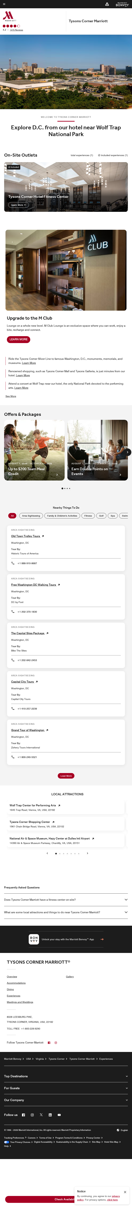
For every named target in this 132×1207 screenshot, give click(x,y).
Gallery (70, 976)
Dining (10, 989)
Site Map (96, 1142)
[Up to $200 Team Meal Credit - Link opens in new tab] (34, 450)
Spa (113, 515)
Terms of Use (45, 1138)
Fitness (88, 515)
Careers (31, 1138)
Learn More (17, 205)
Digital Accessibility (43, 1142)
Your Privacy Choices (19, 1142)
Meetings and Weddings (20, 1002)
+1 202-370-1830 (27, 611)
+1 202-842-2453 (27, 660)
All (12, 515)
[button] (107, 4)
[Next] (127, 452)
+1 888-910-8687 (27, 563)
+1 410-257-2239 (27, 708)
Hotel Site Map (111, 1142)
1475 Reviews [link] (16, 30)
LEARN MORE (19, 339)
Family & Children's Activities (62, 515)
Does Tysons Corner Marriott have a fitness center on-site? (40, 899)
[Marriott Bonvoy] (120, 4)
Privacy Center (93, 1138)
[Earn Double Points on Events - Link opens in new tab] (97, 450)
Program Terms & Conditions (68, 1138)
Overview (12, 976)
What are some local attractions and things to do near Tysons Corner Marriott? (52, 912)
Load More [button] (66, 775)
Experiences (13, 995)
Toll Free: (23, 1028)
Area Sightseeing (31, 515)
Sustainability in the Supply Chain (72, 1142)
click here (112, 1199)
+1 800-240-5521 (27, 757)
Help (6, 1146)
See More (11, 396)
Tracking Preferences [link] (14, 1138)
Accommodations (16, 983)
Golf (101, 515)
